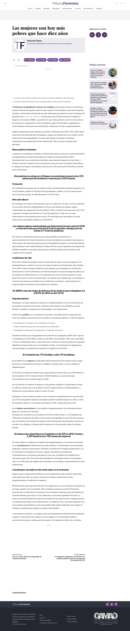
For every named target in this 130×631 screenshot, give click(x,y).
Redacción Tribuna (34, 41)
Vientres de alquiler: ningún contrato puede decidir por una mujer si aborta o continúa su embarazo (97, 73)
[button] (4, 3)
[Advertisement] (48, 82)
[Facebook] (121, 3)
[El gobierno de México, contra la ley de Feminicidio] (112, 124)
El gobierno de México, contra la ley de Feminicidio (98, 123)
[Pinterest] (125, 3)
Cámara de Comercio (32, 116)
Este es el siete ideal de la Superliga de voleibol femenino (27, 557)
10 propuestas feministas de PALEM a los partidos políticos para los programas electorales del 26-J (70, 558)
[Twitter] (117, 3)
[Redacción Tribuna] (20, 45)
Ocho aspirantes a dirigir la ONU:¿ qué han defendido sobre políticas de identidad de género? (98, 85)
